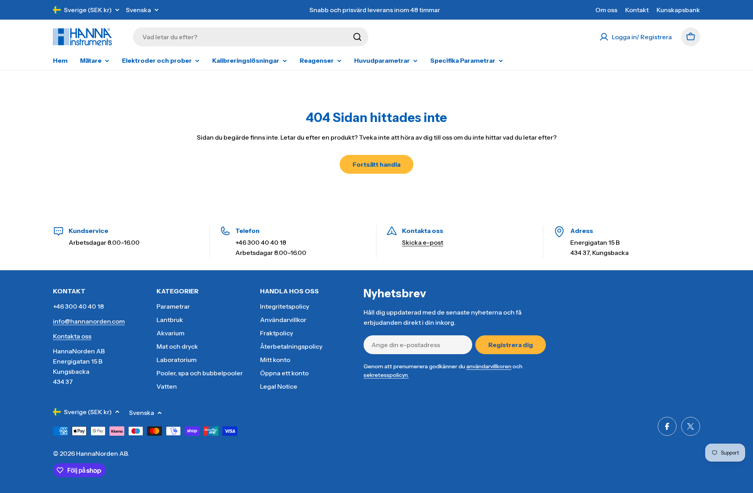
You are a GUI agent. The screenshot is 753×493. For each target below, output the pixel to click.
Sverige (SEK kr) (88, 10)
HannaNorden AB (101, 453)
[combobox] (250, 36)
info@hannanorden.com (89, 321)
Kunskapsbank (678, 10)
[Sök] (357, 37)
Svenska (138, 10)
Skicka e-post (422, 242)
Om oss (606, 10)
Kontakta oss (72, 336)
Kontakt (637, 10)
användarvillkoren (488, 366)
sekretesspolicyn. (386, 374)
